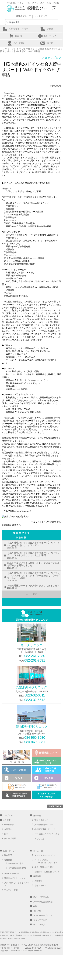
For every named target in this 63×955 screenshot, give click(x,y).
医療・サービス (50, 36)
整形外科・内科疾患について (46, 872)
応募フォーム (40, 885)
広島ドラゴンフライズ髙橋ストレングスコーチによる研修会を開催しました (33, 565)
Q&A (35, 906)
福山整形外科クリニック (45, 829)
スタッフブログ (24, 49)
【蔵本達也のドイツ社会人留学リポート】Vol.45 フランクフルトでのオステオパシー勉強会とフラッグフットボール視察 (33, 576)
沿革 (6, 834)
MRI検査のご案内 (15, 863)
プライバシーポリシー (42, 915)
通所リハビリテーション (14, 878)
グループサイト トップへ (19, 29)
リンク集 (37, 911)
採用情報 (50, 43)
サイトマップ (40, 16)
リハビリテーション (13, 873)
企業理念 (8, 829)
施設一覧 (18, 36)
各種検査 (8, 860)
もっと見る (31, 594)
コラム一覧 (38, 851)
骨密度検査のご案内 (17, 868)
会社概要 (50, 29)
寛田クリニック (41, 820)
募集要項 (38, 881)
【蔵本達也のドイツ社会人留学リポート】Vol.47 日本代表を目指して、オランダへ (33, 545)
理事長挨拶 (9, 824)
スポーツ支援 (18, 43)
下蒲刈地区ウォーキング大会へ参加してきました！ (33, 586)
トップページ (7, 49)
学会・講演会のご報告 (44, 867)
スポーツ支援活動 (41, 897)
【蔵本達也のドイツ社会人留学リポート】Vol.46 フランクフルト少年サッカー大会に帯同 (33, 555)
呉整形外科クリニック (44, 824)
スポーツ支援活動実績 (42, 902)
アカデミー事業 (11, 890)
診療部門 (8, 855)
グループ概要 (10, 838)
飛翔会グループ (23, 16)
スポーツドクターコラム (45, 855)
